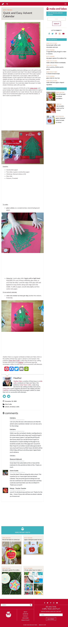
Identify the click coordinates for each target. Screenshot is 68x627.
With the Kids (7, 10)
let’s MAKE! (51, 619)
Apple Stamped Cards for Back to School (33, 540)
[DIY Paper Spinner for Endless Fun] (11, 583)
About (25, 611)
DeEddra (13, 418)
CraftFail (20, 362)
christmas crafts (14, 407)
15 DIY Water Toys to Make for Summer (33, 570)
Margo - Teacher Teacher (18, 488)
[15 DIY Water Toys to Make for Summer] (33, 583)
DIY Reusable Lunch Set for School (60, 108)
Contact (25, 616)
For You (58, 104)
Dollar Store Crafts (14, 360)
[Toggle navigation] (65, 3)
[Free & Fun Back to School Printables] (11, 552)
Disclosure (25, 618)
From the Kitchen (51, 43)
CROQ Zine (6, 389)
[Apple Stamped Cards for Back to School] (33, 548)
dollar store (33, 88)
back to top (42, 624)
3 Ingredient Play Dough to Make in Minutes (56, 53)
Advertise (25, 613)
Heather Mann (17, 381)
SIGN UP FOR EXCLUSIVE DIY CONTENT (51, 611)
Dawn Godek (14, 470)
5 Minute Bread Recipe (53, 74)
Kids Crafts (8, 404)
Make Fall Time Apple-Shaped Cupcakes (55, 84)
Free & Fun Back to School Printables (11, 540)
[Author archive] (4, 396)
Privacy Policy (25, 620)
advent (7, 407)
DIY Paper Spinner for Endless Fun (11, 570)
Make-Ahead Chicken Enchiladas (56, 63)
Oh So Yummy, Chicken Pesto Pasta (54, 68)
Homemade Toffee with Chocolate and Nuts (53, 46)
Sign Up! (56, 23)
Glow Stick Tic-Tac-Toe (53, 78)
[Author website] (8, 396)
